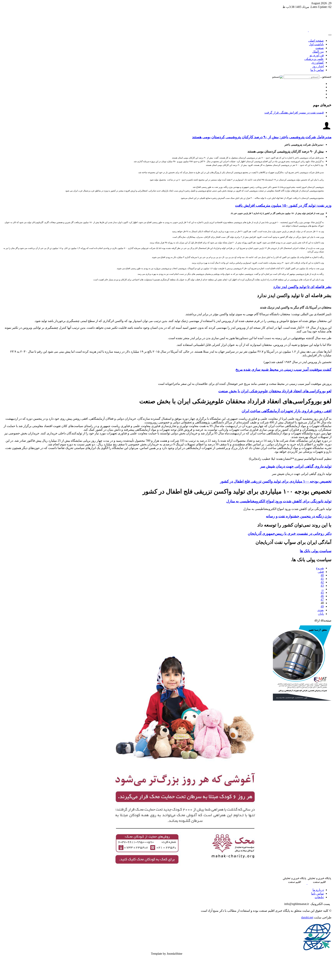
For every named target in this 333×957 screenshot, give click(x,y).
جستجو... (325, 76)
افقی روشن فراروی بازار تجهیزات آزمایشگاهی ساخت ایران (286, 411)
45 (322, 592)
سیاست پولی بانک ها (315, 551)
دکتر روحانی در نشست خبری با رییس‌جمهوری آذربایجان (289, 534)
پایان (321, 613)
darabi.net (307, 917)
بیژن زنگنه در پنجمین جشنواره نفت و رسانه (298, 516)
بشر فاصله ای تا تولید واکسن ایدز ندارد (302, 287)
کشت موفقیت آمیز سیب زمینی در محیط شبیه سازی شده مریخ (283, 369)
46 (322, 596)
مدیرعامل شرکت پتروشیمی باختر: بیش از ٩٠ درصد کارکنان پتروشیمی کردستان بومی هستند (261, 137)
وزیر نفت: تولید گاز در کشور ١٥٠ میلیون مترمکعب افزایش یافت (283, 205)
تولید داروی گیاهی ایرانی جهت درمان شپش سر (295, 466)
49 (322, 606)
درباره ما (318, 889)
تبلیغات (319, 897)
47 (322, 599)
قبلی (321, 571)
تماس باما (317, 893)
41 (322, 578)
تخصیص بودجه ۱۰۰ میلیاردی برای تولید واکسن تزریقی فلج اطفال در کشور (275, 481)
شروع (320, 568)
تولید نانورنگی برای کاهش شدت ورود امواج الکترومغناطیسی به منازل (278, 501)
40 (322, 575)
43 (322, 585)
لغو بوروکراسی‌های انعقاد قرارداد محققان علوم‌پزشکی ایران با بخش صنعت (274, 391)
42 (322, 582)
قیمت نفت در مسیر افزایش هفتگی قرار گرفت (294, 112)
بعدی (320, 610)
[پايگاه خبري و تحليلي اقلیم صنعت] (308, 30)
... (322, 589)
